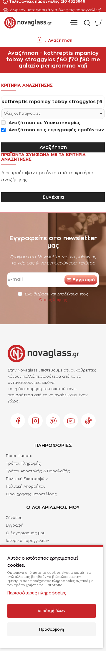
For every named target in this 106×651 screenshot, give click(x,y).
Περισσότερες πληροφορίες (36, 593)
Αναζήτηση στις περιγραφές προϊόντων (55, 130)
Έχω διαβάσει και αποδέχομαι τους (56, 297)
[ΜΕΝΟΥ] (74, 23)
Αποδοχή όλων (51, 611)
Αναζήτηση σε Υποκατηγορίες (43, 123)
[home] (39, 39)
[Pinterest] (53, 420)
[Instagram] (35, 420)
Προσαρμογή (51, 629)
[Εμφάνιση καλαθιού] (98, 23)
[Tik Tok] (88, 420)
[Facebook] (17, 420)
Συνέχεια (53, 197)
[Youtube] (70, 420)
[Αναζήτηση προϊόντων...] (85, 23)
